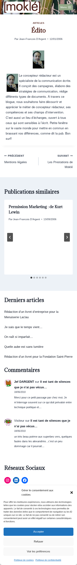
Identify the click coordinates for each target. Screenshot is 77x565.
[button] (71, 492)
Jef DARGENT (24, 381)
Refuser (38, 541)
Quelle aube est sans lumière (23, 346)
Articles (38, 23)
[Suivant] (67, 237)
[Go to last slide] (10, 237)
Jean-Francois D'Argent (32, 39)
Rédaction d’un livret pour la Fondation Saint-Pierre (38, 356)
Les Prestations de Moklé (60, 162)
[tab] (31, 278)
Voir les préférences (38, 551)
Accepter (38, 531)
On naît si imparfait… (18, 337)
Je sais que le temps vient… (23, 327)
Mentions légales (15, 159)
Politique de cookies (24, 560)
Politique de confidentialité (48, 560)
